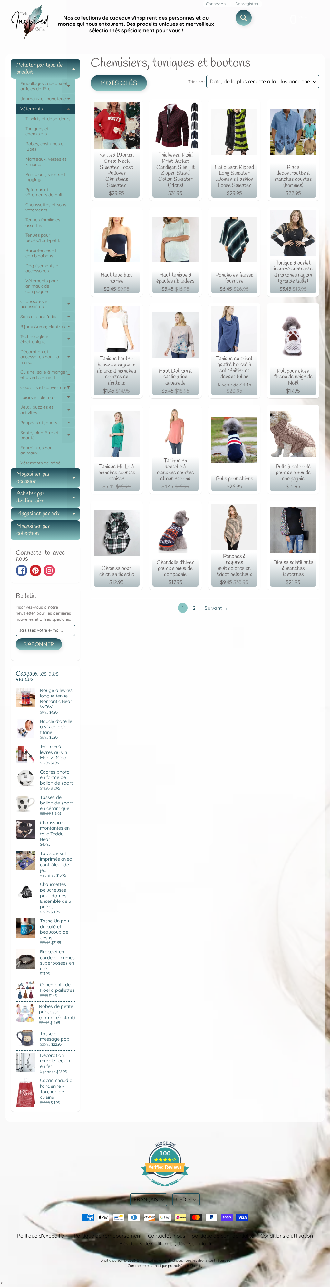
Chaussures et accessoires (47, 304)
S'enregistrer (247, 4)
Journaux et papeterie (47, 100)
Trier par (196, 81)
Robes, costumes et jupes (45, 146)
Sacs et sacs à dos (47, 318)
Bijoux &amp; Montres (47, 328)
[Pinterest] (35, 570)
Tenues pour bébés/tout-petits (43, 237)
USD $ (183, 1199)
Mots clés (118, 83)
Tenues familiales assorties (42, 222)
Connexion (216, 4)
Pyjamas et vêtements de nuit (44, 192)
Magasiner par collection (33, 529)
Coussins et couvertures (47, 389)
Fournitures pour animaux (37, 450)
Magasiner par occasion (48, 478)
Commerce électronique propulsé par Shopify (165, 1265)
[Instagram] (49, 570)
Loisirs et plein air (47, 399)
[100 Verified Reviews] (165, 1189)
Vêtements (47, 110)
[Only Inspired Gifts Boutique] (29, 24)
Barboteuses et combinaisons (40, 253)
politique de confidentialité (223, 1236)
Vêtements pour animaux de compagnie (41, 286)
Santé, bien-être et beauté (47, 435)
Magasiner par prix (48, 515)
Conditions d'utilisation (286, 1236)
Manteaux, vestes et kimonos (45, 161)
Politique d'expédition (42, 1236)
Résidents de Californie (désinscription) (165, 1243)
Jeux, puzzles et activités (47, 410)
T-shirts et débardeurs (47, 118)
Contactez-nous (166, 1236)
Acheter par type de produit (48, 69)
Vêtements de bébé (40, 462)
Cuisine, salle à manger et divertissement (47, 375)
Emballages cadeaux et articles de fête (47, 86)
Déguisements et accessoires (42, 268)
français (146, 1199)
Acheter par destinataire (48, 498)
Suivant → (216, 608)
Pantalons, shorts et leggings (45, 176)
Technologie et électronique (47, 339)
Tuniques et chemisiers (37, 131)
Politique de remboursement (107, 1236)
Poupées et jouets (47, 424)
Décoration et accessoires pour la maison (47, 357)
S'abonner (39, 644)
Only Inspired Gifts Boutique (159, 1260)
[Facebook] (21, 570)
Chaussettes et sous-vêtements (46, 207)
